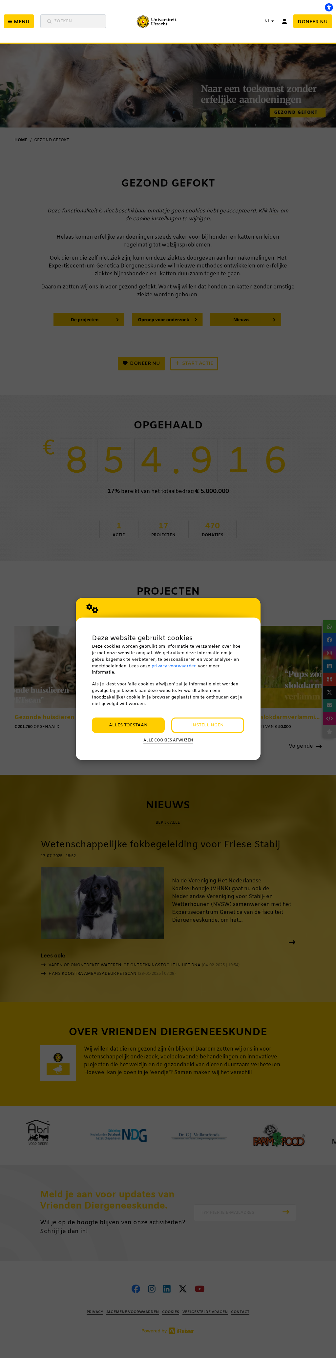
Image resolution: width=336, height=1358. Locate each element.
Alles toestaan (128, 725)
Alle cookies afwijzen (168, 740)
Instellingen (207, 725)
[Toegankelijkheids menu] (329, 7)
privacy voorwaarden (174, 666)
